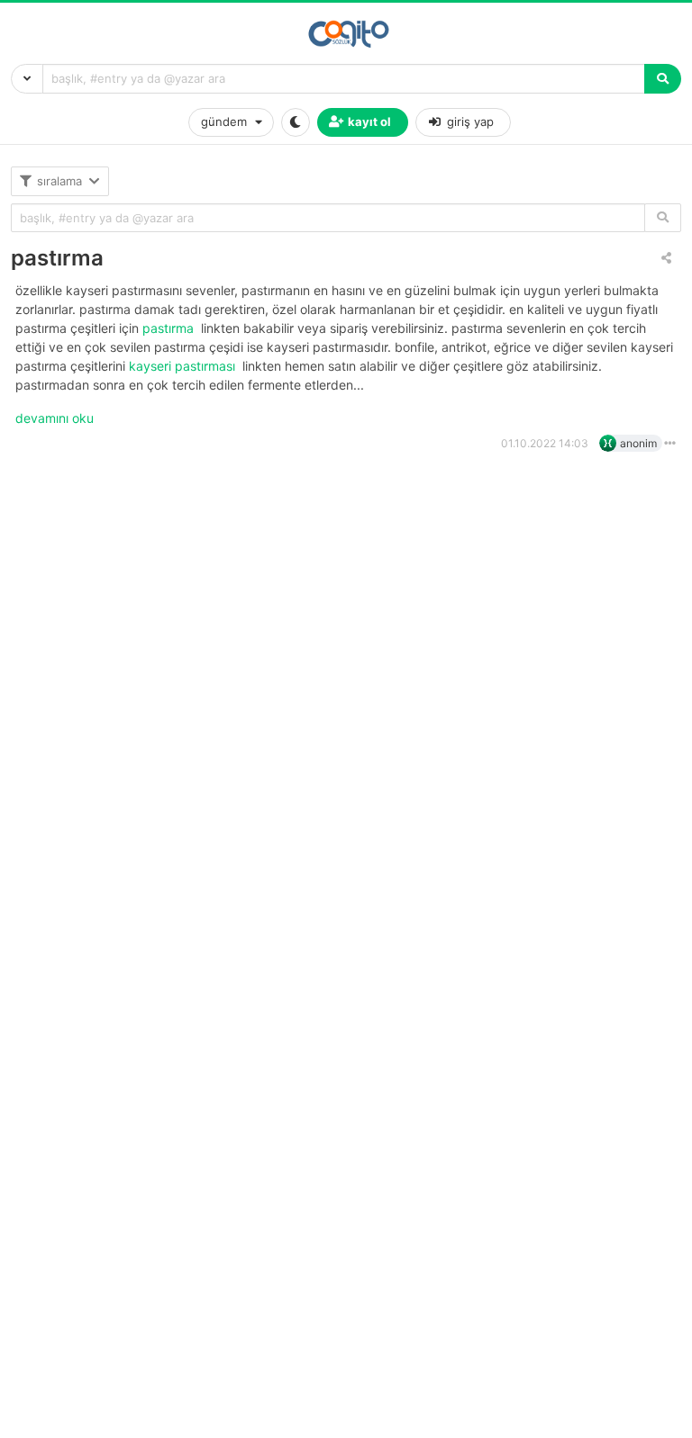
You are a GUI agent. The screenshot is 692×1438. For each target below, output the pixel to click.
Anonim (638, 443)
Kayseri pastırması (184, 365)
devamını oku (54, 418)
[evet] (662, 218)
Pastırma (169, 328)
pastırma (57, 258)
